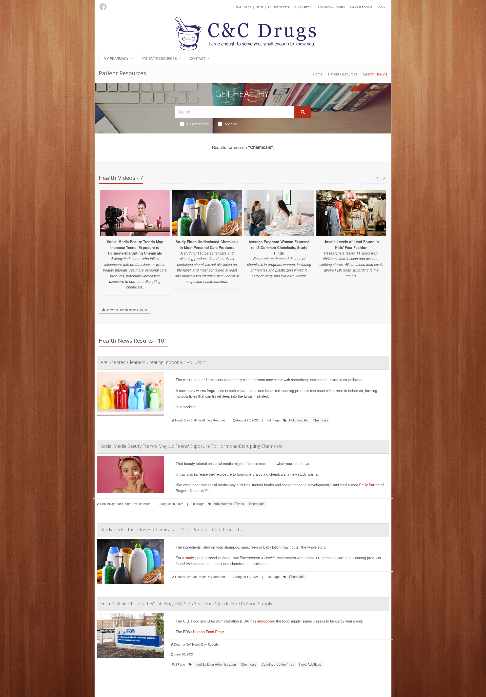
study (191, 390)
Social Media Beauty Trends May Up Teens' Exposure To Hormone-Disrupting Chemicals (191, 446)
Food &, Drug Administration (215, 664)
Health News (198, 123)
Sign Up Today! (361, 7)
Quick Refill (303, 7)
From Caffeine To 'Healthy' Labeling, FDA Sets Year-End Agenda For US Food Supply (186, 604)
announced (266, 621)
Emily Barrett (369, 484)
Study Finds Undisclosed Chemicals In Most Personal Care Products (171, 530)
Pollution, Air (298, 420)
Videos (231, 123)
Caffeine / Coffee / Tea (277, 664)
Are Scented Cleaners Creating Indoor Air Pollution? (153, 362)
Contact (197, 58)
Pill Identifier (279, 7)
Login (381, 7)
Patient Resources (159, 58)
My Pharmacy (116, 58)
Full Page (273, 420)
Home (317, 73)
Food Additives (310, 664)
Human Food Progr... (210, 631)
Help (259, 7)
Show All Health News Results (126, 309)
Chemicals (320, 420)
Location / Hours (331, 7)
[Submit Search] (302, 112)
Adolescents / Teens (229, 503)
